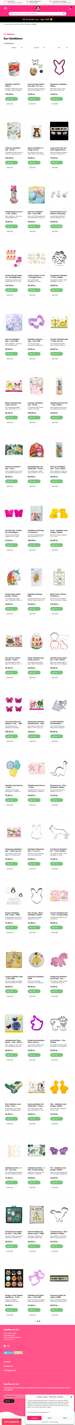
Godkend (34, 1418)
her (49, 1412)
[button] (71, 1397)
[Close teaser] (20, 1420)
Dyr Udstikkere (26, 24)
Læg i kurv (10, 99)
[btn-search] (63, 14)
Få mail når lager (56, 226)
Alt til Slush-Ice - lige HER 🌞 (37, 19)
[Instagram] (8, 1346)
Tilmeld (7, 1401)
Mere (65, 1418)
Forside (6, 24)
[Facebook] (5, 1346)
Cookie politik (44, 1422)
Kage (11, 24)
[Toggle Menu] (5, 8)
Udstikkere (17, 24)
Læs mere (10, 103)
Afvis (49, 1418)
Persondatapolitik (53, 1422)
